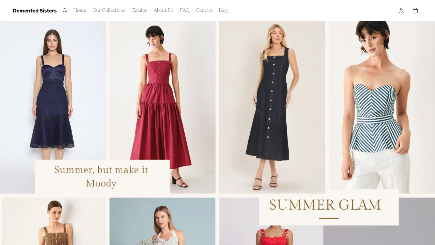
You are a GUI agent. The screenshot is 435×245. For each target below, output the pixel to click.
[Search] (65, 11)
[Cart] (415, 11)
